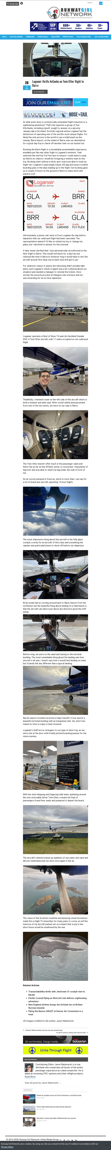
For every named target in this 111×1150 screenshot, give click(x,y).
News (4, 37)
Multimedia (30, 37)
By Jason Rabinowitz (40, 92)
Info (21, 3)
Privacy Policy (7, 1147)
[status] (107, 1144)
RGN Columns (43, 37)
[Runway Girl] (69, 18)
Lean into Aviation (16, 37)
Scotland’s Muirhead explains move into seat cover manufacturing (43, 1030)
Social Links (14, 4)
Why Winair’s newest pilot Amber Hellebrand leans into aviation (56, 1118)
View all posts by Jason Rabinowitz (43, 1083)
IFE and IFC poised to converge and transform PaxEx (71, 1032)
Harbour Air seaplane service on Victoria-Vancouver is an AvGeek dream (59, 1095)
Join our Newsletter (101, 37)
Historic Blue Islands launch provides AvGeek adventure (54, 1106)
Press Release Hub (84, 37)
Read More (30, 1076)
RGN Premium (68, 37)
